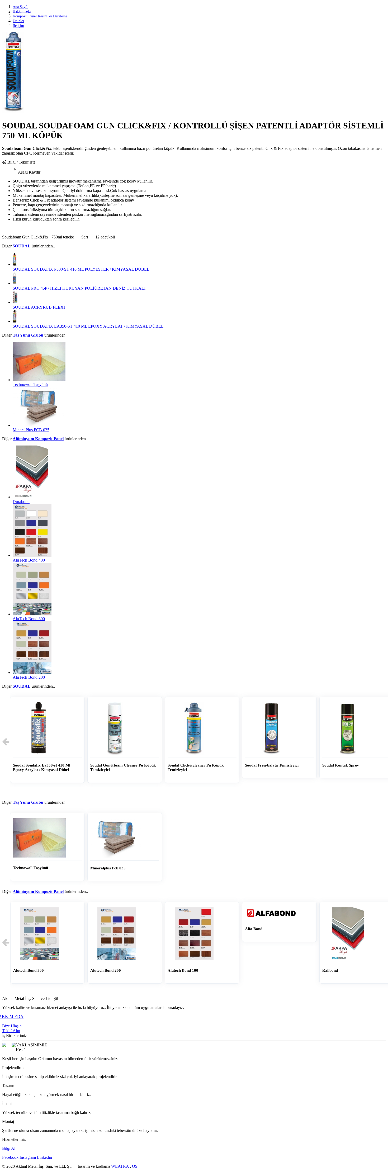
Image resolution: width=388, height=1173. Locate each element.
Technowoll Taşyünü (30, 384)
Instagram (28, 1157)
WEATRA (120, 1166)
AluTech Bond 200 (29, 677)
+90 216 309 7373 (17, 1021)
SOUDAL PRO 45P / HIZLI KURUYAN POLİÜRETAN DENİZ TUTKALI (79, 288)
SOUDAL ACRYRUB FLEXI (39, 307)
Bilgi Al (8, 1148)
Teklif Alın (11, 1030)
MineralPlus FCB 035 (31, 430)
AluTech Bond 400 (29, 560)
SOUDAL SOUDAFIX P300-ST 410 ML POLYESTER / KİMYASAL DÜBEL (81, 269)
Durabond (21, 501)
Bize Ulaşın (12, 1026)
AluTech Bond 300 (29, 618)
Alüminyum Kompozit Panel (38, 439)
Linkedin (44, 1157)
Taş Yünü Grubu (28, 335)
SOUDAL (22, 246)
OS (135, 1166)
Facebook (10, 1157)
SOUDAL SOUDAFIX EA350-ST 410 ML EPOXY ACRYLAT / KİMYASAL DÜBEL (88, 326)
